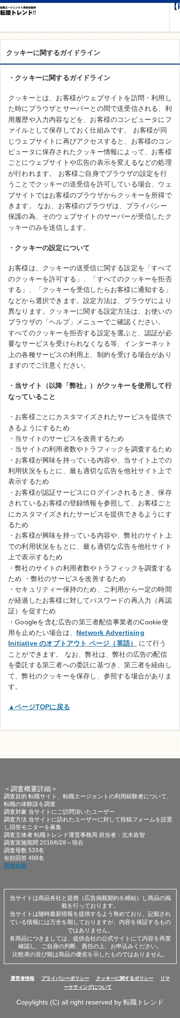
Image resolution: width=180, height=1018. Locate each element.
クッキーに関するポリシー (125, 978)
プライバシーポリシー (65, 978)
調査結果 (15, 865)
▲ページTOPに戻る (39, 707)
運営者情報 (23, 978)
